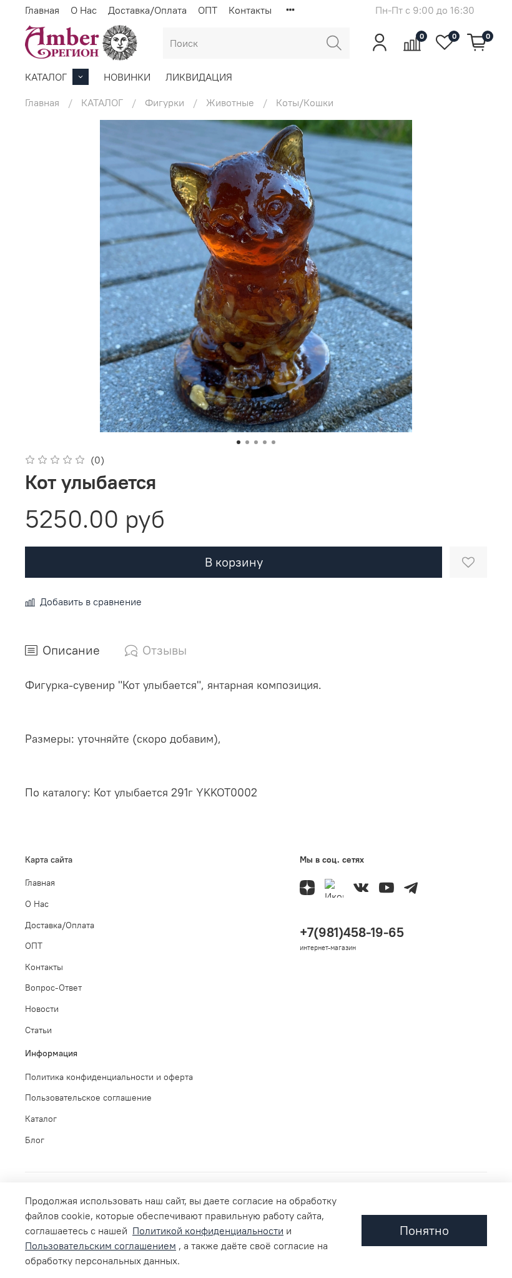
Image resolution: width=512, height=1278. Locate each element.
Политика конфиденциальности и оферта (109, 1076)
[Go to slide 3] (256, 442)
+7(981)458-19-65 (352, 932)
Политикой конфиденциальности (207, 1230)
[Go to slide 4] (265, 442)
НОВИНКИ (127, 77)
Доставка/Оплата (147, 10)
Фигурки (164, 102)
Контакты (250, 10)
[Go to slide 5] (273, 442)
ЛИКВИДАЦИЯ (198, 77)
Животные (230, 102)
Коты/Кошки (304, 102)
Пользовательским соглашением (100, 1245)
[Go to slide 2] (247, 442)
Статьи (38, 1030)
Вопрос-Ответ (53, 987)
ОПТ (207, 10)
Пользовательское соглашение (88, 1097)
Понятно (424, 1230)
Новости (42, 1008)
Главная (42, 10)
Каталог (41, 1118)
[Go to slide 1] (238, 442)
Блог (34, 1140)
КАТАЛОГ (46, 77)
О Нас (84, 10)
